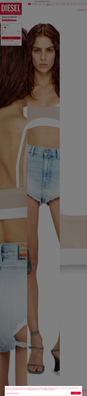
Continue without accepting (12, 393)
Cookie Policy (52, 389)
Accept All (76, 393)
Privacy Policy (45, 389)
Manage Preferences (32, 389)
